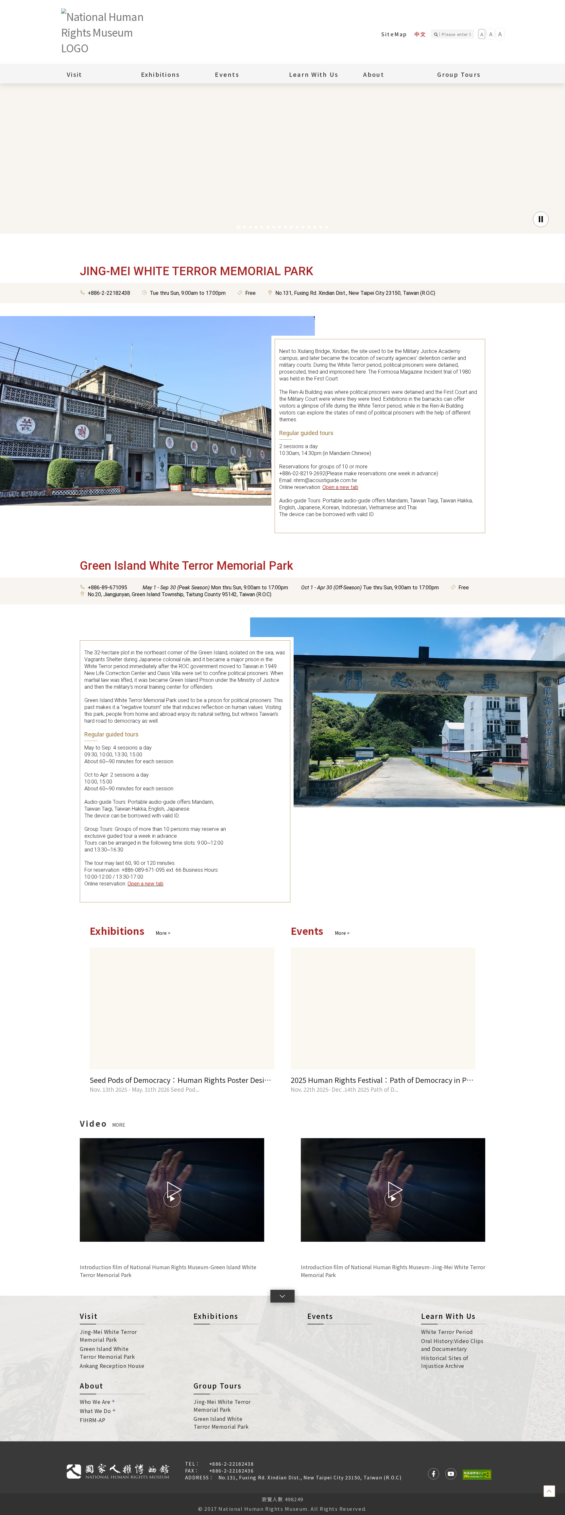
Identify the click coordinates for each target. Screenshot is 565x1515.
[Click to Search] (437, 34)
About (91, 1385)
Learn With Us (448, 1316)
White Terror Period (447, 1332)
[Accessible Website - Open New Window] (477, 1475)
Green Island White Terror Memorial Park (107, 1352)
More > (163, 933)
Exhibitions (160, 74)
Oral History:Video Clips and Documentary (452, 1345)
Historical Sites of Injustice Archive (444, 1362)
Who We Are (95, 1402)
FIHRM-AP (92, 1420)
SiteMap (394, 34)
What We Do (95, 1411)
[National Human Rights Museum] (110, 32)
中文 (420, 34)
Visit (89, 1316)
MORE (118, 1124)
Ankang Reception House (112, 1366)
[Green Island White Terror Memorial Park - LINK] (407, 712)
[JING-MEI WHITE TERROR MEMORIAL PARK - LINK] (157, 410)
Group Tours (218, 1385)
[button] (238, 227)
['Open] (282, 143)
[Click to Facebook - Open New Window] (433, 1474)
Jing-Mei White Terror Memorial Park (108, 1335)
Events (227, 74)
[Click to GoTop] (549, 1491)
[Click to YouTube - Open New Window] (450, 1474)
